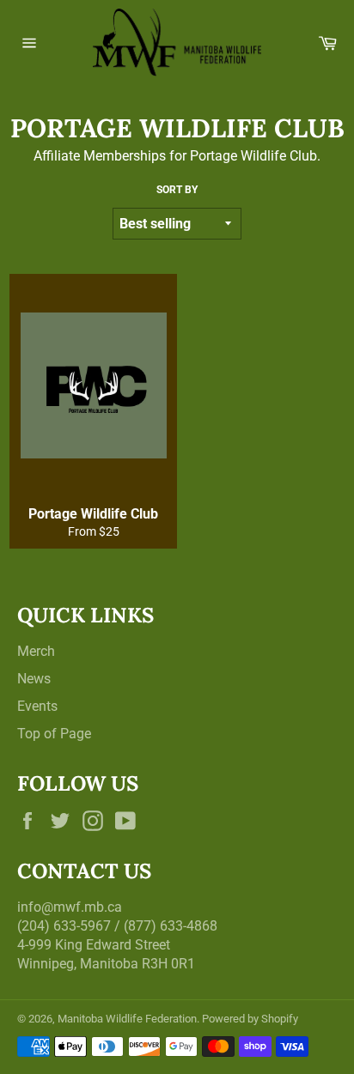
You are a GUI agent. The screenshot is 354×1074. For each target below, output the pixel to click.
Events (37, 706)
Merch (36, 651)
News (34, 678)
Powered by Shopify (250, 1018)
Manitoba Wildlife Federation (127, 1018)
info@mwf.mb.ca (69, 907)
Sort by (177, 190)
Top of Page (54, 733)
